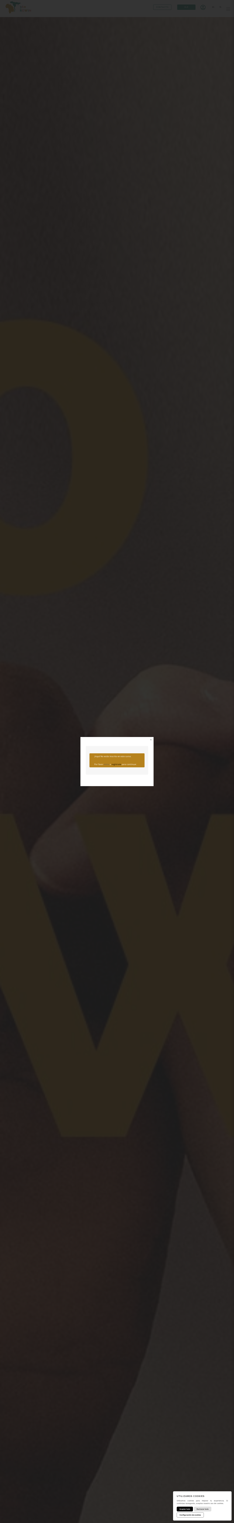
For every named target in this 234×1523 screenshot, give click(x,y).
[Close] (151, 739)
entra (106, 764)
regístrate (116, 764)
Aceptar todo (184, 1509)
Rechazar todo (203, 1509)
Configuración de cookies (190, 1515)
